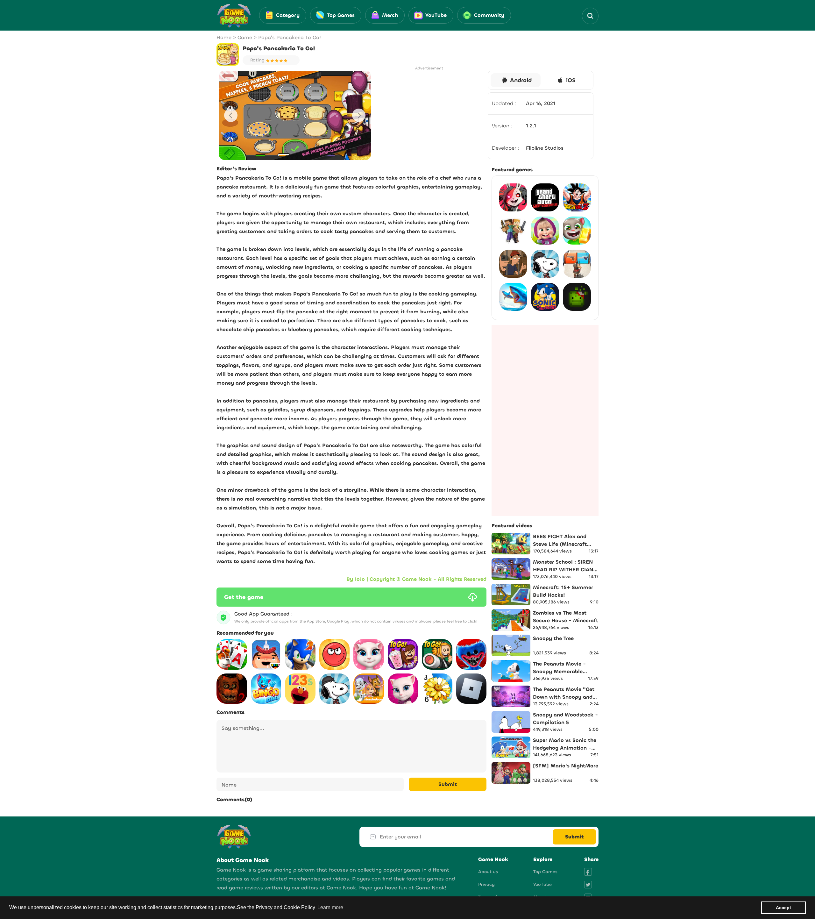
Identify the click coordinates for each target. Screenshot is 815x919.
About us (488, 872)
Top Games (545, 872)
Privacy (486, 884)
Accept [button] (783, 907)
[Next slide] (358, 115)
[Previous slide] (230, 115)
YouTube (542, 884)
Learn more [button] (330, 907)
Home (223, 37)
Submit (447, 784)
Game (244, 37)
